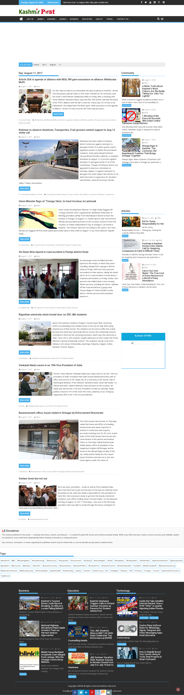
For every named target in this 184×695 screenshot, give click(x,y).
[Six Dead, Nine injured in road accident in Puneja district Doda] (48, 260)
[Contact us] (109, 692)
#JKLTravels (16, 566)
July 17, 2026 (96, 598)
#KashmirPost (93, 566)
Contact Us (122, 19)
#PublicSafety (68, 571)
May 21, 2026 (148, 218)
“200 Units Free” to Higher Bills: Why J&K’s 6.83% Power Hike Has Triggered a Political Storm (102, 2)
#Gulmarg (87, 560)
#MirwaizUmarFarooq (167, 566)
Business (74, 19)
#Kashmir (36, 566)
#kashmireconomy (50, 566)
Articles (23, 519)
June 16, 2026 (146, 649)
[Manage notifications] (178, 690)
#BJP (13, 560)
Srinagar (147, 571)
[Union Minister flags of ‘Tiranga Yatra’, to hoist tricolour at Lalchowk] (38, 209)
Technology (154, 618)
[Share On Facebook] (75, 692)
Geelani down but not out (33, 478)
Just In (30, 19)
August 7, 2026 (48, 649)
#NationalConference (9, 571)
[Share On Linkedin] (86, 692)
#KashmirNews (65, 566)
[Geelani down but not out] (37, 487)
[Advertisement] (92, 41)
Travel (109, 19)
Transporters (109, 194)
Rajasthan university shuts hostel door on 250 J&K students (53, 314)
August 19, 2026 (149, 110)
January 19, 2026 (150, 265)
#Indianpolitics (131, 560)
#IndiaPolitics (145, 560)
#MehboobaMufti (50, 120)
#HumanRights (99, 560)
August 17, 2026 (149, 140)
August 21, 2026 (149, 80)
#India (110, 560)
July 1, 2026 (96, 654)
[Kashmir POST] (21, 18)
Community (25, 194)
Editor (38, 86)
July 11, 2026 (145, 622)
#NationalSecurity (26, 571)
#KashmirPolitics (79, 566)
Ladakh (62, 19)
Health (99, 19)
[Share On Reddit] (98, 692)
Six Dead (74, 308)
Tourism (156, 571)
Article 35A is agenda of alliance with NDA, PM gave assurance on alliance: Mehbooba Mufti (67, 81)
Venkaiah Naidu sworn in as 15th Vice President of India (50, 365)
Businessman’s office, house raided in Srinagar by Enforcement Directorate (61, 412)
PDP (131, 571)
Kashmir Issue (98, 571)
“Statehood (5, 576)
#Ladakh (137, 566)
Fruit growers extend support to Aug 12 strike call (63, 194)
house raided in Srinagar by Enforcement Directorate (65, 472)
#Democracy (51, 560)
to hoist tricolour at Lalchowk (43, 245)
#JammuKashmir (176, 560)
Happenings (25, 308)
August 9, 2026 (48, 622)
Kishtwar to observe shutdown (93, 194)
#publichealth (55, 571)
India (22, 406)
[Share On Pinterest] (92, 692)
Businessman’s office (38, 472)
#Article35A (39, 120)
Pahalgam (114, 571)
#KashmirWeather (124, 566)
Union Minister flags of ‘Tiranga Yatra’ (68, 245)
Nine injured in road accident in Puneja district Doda (52, 308)
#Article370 (5, 560)
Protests (138, 571)
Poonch (39, 194)
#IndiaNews (119, 560)
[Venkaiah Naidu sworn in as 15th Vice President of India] (35, 373)
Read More (58, 114)
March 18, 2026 (149, 240)
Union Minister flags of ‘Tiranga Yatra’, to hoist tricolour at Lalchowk (57, 201)
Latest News (25, 245)
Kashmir (51, 19)
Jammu (40, 19)
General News (26, 120)
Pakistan (124, 571)
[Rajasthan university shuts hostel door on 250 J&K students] (35, 323)
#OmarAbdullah (42, 571)
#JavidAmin (5, 566)
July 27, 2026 (145, 598)
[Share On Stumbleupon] (103, 692)
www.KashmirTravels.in (171, 571)
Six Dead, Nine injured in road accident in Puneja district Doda (53, 251)
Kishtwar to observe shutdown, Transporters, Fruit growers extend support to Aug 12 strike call (67, 131)
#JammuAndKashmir (160, 560)
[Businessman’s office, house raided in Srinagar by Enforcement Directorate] (48, 421)
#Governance (76, 560)
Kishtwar (33, 194)
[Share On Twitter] (81, 692)
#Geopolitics (63, 560)
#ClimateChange (38, 560)
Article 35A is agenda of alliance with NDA (72, 120)
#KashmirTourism (108, 566)
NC (107, 571)
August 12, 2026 (48, 598)
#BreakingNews (23, 560)
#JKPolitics (27, 566)
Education (87, 19)
